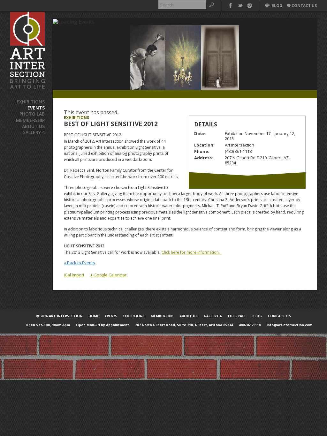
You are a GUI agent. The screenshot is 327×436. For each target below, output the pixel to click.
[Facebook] (230, 4)
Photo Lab (32, 114)
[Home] (27, 50)
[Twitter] (240, 4)
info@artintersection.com (289, 325)
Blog (257, 316)
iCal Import (74, 274)
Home (93, 316)
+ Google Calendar (108, 274)
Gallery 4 (33, 132)
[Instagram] (250, 4)
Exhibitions (31, 102)
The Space (236, 316)
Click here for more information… (192, 252)
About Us (33, 126)
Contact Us (279, 316)
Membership (30, 120)
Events (36, 108)
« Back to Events (79, 263)
